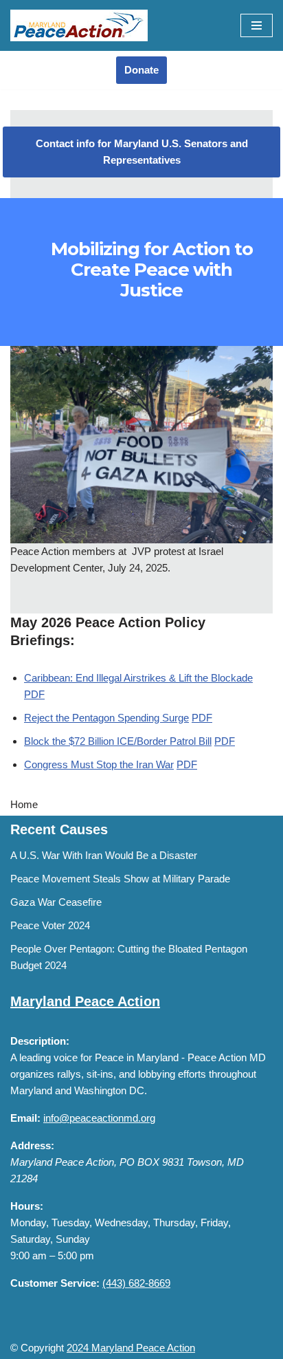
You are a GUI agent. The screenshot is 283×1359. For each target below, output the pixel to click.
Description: (39, 1041)
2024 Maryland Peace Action (131, 1347)
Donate (141, 70)
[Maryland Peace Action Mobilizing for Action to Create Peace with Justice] (79, 25)
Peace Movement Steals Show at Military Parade (120, 878)
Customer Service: (55, 1283)
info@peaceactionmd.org (99, 1118)
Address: (32, 1145)
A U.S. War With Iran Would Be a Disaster (103, 855)
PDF (34, 694)
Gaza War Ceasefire (56, 902)
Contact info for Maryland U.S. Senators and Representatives (142, 152)
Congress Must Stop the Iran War (99, 764)
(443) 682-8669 (136, 1283)
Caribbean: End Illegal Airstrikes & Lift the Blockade (138, 678)
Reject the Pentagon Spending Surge (106, 718)
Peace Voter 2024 (50, 925)
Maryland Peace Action (85, 1001)
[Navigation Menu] (256, 25)
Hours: (26, 1206)
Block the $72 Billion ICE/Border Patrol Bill (118, 741)
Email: (25, 1118)
